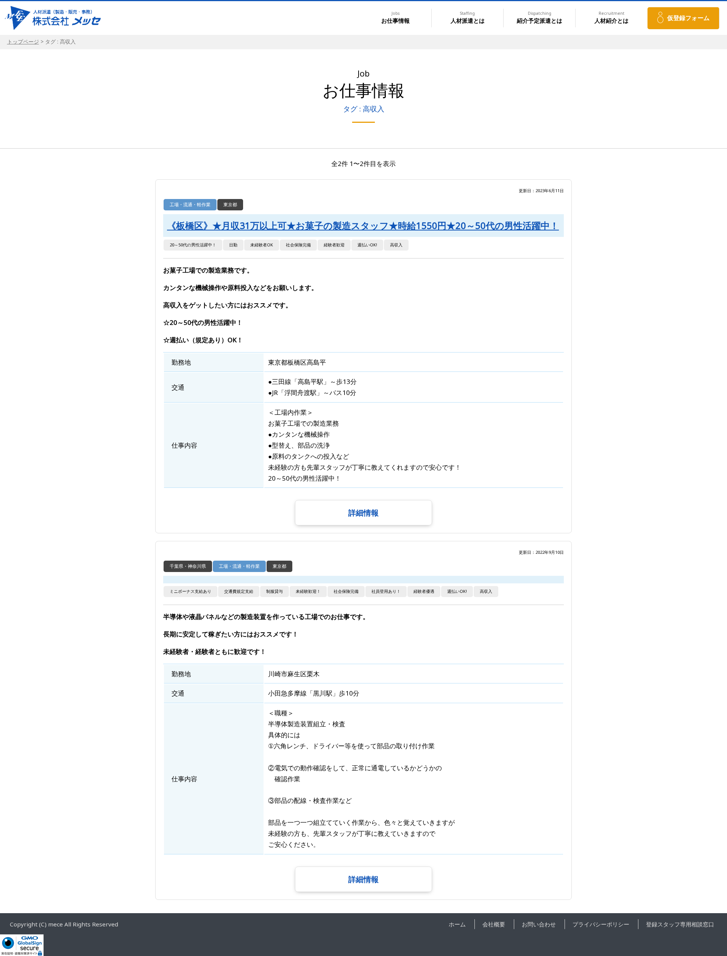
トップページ (23, 41)
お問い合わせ (539, 924)
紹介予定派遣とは (539, 18)
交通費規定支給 (238, 591)
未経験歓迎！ (308, 591)
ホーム (457, 924)
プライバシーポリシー (601, 924)
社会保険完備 (298, 245)
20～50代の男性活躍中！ (193, 245)
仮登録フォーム (688, 18)
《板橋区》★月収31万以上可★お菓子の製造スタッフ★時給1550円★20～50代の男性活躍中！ (363, 225)
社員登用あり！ (386, 591)
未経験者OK (261, 245)
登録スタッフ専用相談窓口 (680, 924)
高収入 (396, 245)
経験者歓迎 (334, 245)
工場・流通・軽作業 (190, 204)
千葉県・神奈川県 (188, 566)
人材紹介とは (611, 18)
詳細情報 (363, 512)
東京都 (230, 204)
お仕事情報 (395, 18)
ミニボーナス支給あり (190, 591)
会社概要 (493, 924)
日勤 (233, 245)
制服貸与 (274, 591)
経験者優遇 (423, 591)
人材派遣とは (468, 18)
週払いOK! (367, 245)
